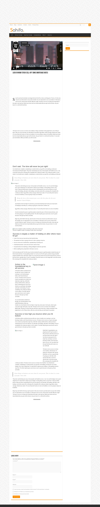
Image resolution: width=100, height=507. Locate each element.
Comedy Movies (37, 35)
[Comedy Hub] (17, 29)
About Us (50, 35)
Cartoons (20, 24)
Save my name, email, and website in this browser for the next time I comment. (31, 489)
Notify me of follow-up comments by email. (24, 491)
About (11, 24)
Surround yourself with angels (40, 253)
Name (14, 474)
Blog (15, 24)
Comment (15, 461)
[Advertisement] (37, 86)
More (44, 35)
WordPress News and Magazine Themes (46, 98)
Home (29, 24)
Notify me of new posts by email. (21, 493)
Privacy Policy (35, 24)
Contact (25, 24)
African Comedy (18, 35)
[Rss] (80, 25)
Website (14, 484)
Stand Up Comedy (28, 35)
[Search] (90, 25)
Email (14, 479)
